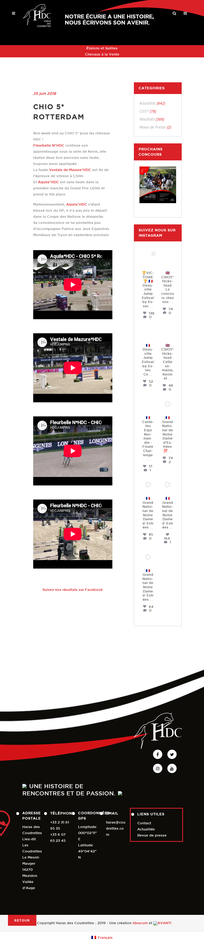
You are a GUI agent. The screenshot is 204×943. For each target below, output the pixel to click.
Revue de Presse (152, 127)
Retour (22, 920)
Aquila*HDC (48, 182)
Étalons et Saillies (102, 48)
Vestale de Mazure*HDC (70, 170)
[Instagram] (153, 265)
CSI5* (144, 111)
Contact (144, 823)
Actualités (147, 103)
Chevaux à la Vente (102, 54)
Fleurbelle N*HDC (48, 145)
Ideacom (140, 923)
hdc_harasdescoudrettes (148, 256)
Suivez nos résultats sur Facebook (72, 590)
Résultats (147, 119)
